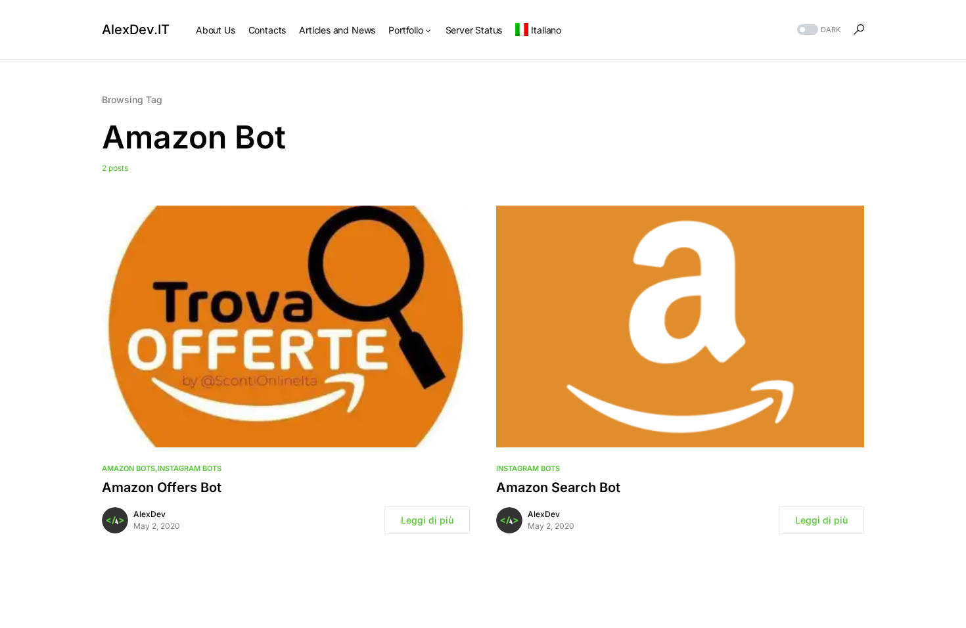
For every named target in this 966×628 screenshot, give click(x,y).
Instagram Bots (189, 468)
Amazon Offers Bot (161, 487)
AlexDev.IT (136, 29)
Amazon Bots (128, 468)
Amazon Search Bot (558, 487)
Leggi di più (427, 520)
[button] (817, 29)
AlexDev (149, 514)
